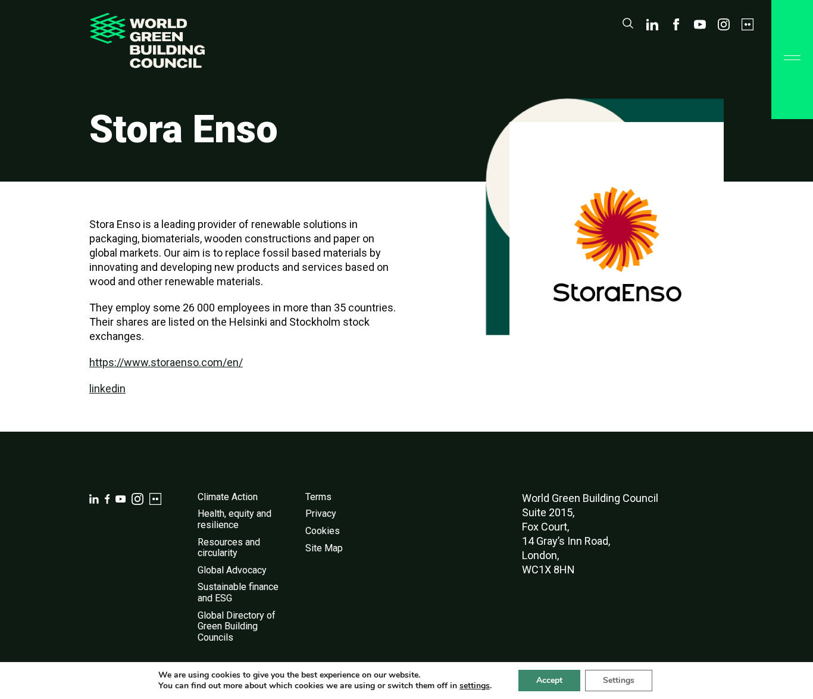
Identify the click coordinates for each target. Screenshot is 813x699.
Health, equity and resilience (234, 519)
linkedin (107, 388)
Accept (549, 680)
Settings (618, 680)
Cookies (322, 530)
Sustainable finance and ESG (238, 592)
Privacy (320, 513)
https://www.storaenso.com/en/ (166, 362)
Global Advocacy (232, 570)
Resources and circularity (229, 547)
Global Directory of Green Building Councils (237, 626)
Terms (318, 497)
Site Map (324, 548)
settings (474, 686)
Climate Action (228, 497)
